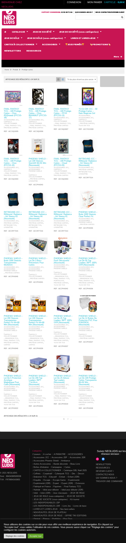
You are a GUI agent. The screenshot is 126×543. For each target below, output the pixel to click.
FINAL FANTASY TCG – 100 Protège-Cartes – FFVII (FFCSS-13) (63, 112)
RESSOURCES (103, 468)
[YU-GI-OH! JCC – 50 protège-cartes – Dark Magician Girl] (88, 96)
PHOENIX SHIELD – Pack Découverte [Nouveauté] (63, 260)
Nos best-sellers (67, 509)
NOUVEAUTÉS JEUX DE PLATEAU (49, 512)
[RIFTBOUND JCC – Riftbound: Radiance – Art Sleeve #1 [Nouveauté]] (63, 199)
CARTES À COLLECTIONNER (10, 122)
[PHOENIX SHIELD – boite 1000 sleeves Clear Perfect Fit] (88, 199)
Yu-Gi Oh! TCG (84, 125)
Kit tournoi (74, 499)
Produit (15, 70)
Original (36, 519)
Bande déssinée (60, 464)
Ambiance (65, 461)
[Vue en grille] (58, 79)
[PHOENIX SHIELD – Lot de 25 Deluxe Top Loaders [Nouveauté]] (63, 363)
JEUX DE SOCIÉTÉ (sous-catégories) (50, 499)
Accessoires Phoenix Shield (35, 170)
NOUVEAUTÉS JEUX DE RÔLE (48, 515)
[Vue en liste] (63, 79)
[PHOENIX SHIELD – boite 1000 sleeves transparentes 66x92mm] (13, 245)
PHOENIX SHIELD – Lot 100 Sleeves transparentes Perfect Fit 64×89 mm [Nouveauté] (38, 320)
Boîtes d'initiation (41, 467)
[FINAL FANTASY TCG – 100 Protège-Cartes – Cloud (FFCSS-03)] (63, 146)
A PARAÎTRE (33, 181)
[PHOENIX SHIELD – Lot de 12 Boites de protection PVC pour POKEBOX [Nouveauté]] (88, 303)
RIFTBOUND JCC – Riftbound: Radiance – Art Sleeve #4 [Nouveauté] (38, 215)
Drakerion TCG (61, 276)
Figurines (57, 486)
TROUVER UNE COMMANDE (109, 481)
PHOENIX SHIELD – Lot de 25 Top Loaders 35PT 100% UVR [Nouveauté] (63, 319)
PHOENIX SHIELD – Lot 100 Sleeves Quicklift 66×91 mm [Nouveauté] (38, 162)
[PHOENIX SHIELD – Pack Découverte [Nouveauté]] (63, 245)
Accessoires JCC (11, 120)
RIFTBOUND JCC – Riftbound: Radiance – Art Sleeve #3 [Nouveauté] (13, 215)
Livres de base (79, 506)
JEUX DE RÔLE (77, 493)
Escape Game (59, 480)
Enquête (37, 480)
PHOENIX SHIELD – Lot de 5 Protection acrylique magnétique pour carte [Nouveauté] (13, 380)
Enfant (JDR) (73, 477)
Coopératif (47, 473)
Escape (46, 480)
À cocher (47, 454)
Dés (73, 473)
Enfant (62, 477)
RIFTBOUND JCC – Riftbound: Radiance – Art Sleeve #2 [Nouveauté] (88, 162)
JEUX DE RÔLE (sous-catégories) (48, 496)
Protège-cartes (11, 128)
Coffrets (37, 473)
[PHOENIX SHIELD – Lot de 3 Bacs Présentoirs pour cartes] (38, 245)
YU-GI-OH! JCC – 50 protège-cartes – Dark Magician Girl (88, 111)
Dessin (81, 473)
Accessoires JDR (77, 457)
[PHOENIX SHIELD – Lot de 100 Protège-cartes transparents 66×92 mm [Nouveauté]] (88, 363)
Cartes (7, 345)
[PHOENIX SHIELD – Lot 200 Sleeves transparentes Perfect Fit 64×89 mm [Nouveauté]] (13, 303)
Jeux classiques (60, 493)
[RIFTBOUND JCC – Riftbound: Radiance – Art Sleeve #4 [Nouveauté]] (38, 199)
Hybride (36, 490)
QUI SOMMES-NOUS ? (106, 478)
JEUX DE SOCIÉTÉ (76, 496)
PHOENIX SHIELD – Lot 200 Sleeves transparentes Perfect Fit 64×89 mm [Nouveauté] (13, 320)
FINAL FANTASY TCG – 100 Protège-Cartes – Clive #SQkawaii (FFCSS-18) (13, 113)
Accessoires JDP (59, 457)
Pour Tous (67, 519)
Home (7, 70)
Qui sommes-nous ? (84, 12)
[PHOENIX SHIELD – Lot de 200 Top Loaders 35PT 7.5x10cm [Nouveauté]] (38, 363)
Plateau (46, 519)
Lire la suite (18, 103)
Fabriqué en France (42, 486)
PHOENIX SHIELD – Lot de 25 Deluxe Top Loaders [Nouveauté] (63, 379)
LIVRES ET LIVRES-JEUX (45, 509)
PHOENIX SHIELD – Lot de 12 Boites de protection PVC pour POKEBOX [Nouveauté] (88, 320)
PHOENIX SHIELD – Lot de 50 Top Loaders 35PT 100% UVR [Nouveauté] (88, 261)
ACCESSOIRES (84, 115)
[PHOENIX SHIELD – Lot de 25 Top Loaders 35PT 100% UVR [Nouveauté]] (63, 303)
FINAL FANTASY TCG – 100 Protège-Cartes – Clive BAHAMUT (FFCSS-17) (38, 113)
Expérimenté (73, 480)
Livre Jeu (67, 506)
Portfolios (59, 280)
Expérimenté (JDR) (41, 483)
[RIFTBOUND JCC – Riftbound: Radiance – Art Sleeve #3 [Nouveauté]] (13, 199)
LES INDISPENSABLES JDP (46, 502)
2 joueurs (36, 454)
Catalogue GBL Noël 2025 (75, 470)
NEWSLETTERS (103, 464)
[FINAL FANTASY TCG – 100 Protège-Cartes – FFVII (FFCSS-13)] (63, 96)
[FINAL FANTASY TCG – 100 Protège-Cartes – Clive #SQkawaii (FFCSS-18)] (13, 96)
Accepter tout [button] (35, 536)
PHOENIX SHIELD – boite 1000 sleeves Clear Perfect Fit (88, 214)
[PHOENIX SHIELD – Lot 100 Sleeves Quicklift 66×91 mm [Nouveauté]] (38, 146)
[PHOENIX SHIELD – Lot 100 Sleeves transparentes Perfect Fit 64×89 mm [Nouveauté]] (38, 303)
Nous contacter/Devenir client (109, 12)
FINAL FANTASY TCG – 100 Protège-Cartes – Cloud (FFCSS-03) (63, 162)
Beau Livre (75, 464)
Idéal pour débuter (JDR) (72, 490)
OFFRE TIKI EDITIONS (76, 515)
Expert (56, 483)
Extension (80, 483)
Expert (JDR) (67, 483)
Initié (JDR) (45, 493)
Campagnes (56, 467)
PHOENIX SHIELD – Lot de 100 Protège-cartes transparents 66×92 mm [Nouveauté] (88, 380)
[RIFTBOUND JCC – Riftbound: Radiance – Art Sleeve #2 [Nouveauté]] (88, 146)
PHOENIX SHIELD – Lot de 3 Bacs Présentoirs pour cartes (38, 261)
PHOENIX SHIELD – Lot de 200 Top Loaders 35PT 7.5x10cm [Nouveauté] (38, 380)
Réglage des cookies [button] (15, 536)
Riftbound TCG (85, 172)
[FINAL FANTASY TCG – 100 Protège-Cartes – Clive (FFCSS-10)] (13, 146)
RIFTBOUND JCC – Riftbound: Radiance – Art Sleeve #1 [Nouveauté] (63, 215)
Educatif (53, 477)
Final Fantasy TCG (13, 125)
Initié (35, 493)
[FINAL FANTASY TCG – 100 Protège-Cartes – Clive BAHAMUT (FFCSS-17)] (38, 96)
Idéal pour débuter (51, 490)
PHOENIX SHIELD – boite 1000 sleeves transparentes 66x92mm (13, 261)
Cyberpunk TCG (62, 473)
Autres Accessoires (42, 464)
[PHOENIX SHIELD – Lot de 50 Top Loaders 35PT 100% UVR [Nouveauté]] (88, 245)
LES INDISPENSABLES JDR (46, 506)
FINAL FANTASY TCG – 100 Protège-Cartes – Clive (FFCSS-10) (13, 162)
